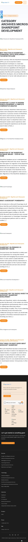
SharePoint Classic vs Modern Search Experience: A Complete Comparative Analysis (12, 104)
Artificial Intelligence (5, 475)
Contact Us (18, 2)
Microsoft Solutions (13, 341)
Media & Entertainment (6, 501)
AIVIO (2, 514)
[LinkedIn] (1, 17)
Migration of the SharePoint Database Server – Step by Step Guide (12, 154)
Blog (9, 49)
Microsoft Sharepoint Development (11, 49)
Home (4, 15)
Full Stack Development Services (7, 477)
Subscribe (7, 396)
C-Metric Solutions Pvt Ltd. (21, 538)
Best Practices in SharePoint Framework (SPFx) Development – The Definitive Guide (13, 54)
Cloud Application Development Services (9, 484)
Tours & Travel (4, 503)
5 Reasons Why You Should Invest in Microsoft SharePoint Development (14, 295)
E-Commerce (4, 499)
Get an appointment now (8, 443)
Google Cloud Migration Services (8, 456)
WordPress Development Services (8, 482)
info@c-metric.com (5, 529)
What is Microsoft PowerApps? (12, 201)
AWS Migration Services (6, 460)
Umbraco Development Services (7, 458)
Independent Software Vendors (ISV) (8, 505)
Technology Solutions (5, 462)
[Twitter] (1, 14)
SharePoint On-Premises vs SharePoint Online (10, 248)
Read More (3, 80)
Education (3, 497)
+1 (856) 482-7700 (5, 523)
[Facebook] (1, 11)
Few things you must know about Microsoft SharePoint (13, 344)
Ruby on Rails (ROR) (5, 486)
